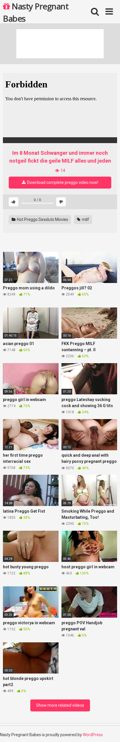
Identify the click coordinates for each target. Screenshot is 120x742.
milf (85, 219)
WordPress (93, 734)
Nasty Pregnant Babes (35, 12)
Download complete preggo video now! (62, 182)
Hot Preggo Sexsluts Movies (42, 219)
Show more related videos (60, 705)
